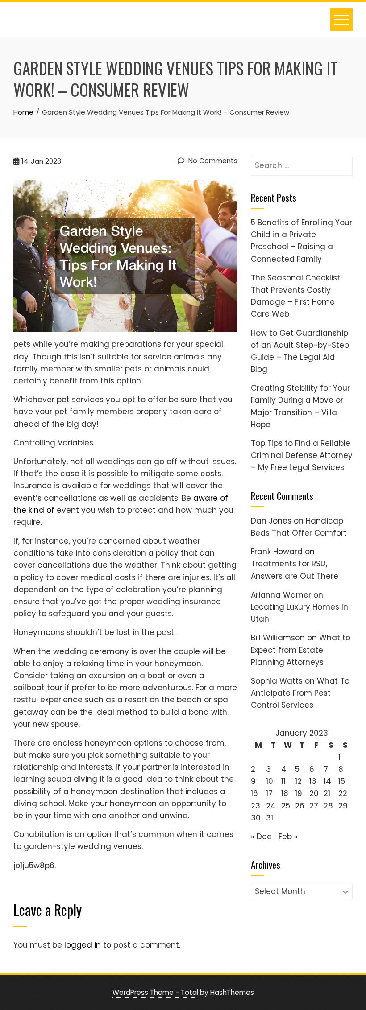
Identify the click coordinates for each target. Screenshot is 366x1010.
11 (283, 781)
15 (341, 781)
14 (327, 781)
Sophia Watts (277, 681)
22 (342, 793)
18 (284, 793)
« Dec (261, 836)
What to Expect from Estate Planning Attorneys (300, 649)
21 (327, 793)
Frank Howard (277, 551)
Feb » (288, 836)
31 (269, 817)
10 (269, 781)
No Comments (212, 160)
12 (298, 781)
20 (314, 793)
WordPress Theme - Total (155, 992)
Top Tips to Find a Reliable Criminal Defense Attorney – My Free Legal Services (302, 455)
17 (269, 793)
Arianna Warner (281, 595)
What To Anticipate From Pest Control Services (300, 693)
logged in (82, 945)
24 (271, 805)
